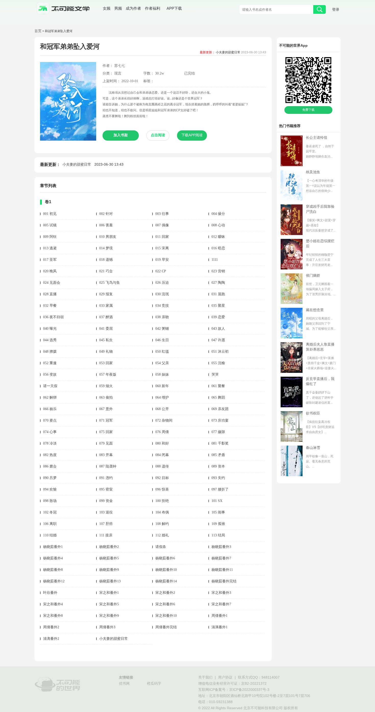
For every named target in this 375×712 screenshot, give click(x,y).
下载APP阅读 (192, 135)
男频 (118, 9)
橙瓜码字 (154, 684)
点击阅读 (158, 135)
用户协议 (225, 678)
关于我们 (205, 678)
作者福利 (152, 9)
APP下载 (174, 9)
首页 (38, 31)
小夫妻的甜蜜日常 (228, 52)
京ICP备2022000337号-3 (249, 690)
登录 (335, 10)
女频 (106, 9)
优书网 (124, 684)
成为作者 (133, 9)
